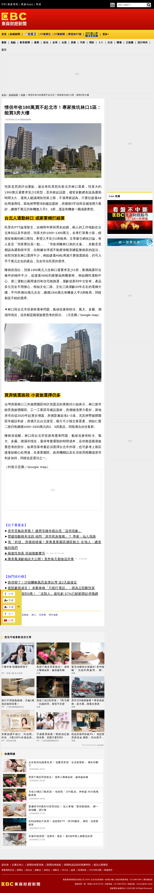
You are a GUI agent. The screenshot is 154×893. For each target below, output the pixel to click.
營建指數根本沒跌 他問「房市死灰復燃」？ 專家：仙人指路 (52, 536)
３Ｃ (100, 42)
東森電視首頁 (8, 870)
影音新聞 (25, 42)
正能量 (130, 42)
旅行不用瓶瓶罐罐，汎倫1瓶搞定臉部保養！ (18, 702)
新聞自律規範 (54, 864)
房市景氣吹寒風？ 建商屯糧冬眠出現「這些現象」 (45, 531)
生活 (110, 42)
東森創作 (108, 870)
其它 (4, 50)
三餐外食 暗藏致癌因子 (15, 667)
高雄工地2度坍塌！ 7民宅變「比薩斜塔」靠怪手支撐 (53, 702)
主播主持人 (18, 864)
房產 (73, 42)
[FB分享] (9, 595)
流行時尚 (143, 42)
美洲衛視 (82, 870)
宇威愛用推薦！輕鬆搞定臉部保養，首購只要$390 (53, 736)
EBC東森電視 (10, 4)
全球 (55, 42)
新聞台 (20, 870)
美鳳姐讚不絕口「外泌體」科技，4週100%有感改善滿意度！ (18, 736)
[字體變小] (9, 608)
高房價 (42, 615)
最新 (4, 42)
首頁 (4, 34)
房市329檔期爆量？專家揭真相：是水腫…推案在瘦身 (87, 702)
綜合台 (29, 870)
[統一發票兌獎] (129, 245)
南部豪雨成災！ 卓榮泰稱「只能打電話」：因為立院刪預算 (51, 588)
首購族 (25, 615)
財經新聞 (15, 34)
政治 (45, 42)
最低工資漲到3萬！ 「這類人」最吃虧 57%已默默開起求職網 (53, 593)
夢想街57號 (75, 34)
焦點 (13, 42)
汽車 (82, 42)
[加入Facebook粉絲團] (9, 615)
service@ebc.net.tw (144, 884)
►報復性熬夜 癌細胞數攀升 (25, 553)
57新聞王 (45, 34)
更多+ (106, 34)
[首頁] (14, 19)
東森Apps (27, 4)
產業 (36, 42)
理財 (91, 42)
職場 (119, 42)
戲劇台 (38, 870)
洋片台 (65, 870)
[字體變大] (9, 601)
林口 (34, 615)
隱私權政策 (147, 880)
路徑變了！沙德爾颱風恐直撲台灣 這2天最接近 (42, 582)
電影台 (56, 870)
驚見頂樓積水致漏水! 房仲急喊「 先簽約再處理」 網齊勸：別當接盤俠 (87, 669)
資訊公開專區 (101, 864)
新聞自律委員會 (35, 864)
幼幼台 (47, 870)
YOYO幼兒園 (95, 870)
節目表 (5, 864)
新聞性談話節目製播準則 (77, 864)
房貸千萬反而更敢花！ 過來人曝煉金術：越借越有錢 (53, 668)
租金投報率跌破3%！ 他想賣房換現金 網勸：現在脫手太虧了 (87, 736)
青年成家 (53, 615)
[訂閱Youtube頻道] (9, 621)
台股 (64, 42)
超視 (73, 870)
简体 (38, 4)
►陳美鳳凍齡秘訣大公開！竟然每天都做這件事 (39, 559)
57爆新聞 (59, 34)
